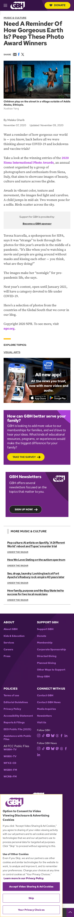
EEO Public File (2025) (17, 729)
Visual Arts (12, 352)
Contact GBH (45, 695)
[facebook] (61, 735)
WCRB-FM (10, 776)
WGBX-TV (10, 756)
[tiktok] (43, 735)
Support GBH (45, 629)
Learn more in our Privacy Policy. (24, 878)
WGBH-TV (10, 749)
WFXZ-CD (10, 763)
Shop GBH (43, 676)
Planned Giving (46, 663)
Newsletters (44, 715)
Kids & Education (14, 636)
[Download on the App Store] (38, 397)
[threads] (57, 735)
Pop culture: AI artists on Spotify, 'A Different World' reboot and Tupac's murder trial (36, 544)
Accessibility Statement (18, 715)
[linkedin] (66, 735)
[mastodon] (57, 748)
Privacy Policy (12, 708)
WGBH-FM (10, 769)
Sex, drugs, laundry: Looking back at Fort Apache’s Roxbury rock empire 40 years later (35, 575)
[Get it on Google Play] (57, 397)
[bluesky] (52, 735)
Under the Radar (17, 552)
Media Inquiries (46, 708)
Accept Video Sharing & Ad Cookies (31, 886)
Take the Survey (24, 457)
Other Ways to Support (51, 669)
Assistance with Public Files (17, 737)
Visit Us (41, 722)
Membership (44, 642)
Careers (8, 649)
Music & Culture (15, 17)
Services (9, 642)
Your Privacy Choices (31, 909)
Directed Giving (46, 656)
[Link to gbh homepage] (17, 5)
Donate (60, 5)
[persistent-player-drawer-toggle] (70, 912)
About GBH (11, 629)
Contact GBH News (49, 702)
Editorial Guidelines (16, 702)
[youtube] (48, 735)
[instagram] (39, 735)
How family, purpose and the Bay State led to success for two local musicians (35, 592)
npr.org (9, 329)
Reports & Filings (14, 722)
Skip (31, 898)
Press (7, 656)
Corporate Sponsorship (51, 649)
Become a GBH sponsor (37, 223)
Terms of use (11, 695)
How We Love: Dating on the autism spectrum (36, 560)
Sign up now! (24, 509)
